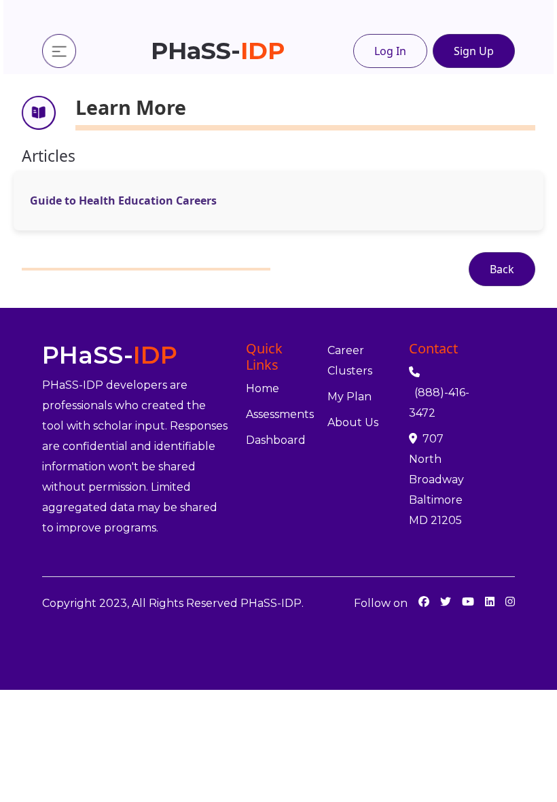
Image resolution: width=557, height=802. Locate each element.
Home (262, 388)
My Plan (349, 396)
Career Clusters (349, 360)
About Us (352, 422)
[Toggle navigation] (59, 51)
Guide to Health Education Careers (123, 200)
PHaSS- (218, 50)
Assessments (280, 414)
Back (502, 269)
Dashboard (276, 440)
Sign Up (474, 50)
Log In (390, 50)
